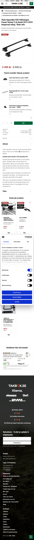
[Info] (8, 233)
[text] (6, 67)
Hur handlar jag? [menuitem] (7, 479)
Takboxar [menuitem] (5, 511)
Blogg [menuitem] (4, 504)
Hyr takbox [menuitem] (6, 481)
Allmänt (5, 144)
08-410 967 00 (11, 456)
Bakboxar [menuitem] (5, 514)
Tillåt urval (17, 297)
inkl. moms (12, 535)
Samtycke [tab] (6, 241)
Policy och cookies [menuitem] (8, 497)
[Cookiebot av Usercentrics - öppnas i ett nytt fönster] (25, 237)
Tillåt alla (17, 292)
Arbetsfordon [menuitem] (6, 527)
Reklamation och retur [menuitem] (9, 499)
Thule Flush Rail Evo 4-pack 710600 (18, 78)
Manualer (5, 138)
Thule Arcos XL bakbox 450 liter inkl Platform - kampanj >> (17, 7)
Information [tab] (17, 241)
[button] (3, 5)
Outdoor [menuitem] (5, 524)
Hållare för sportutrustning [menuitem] (10, 532)
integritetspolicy (22, 446)
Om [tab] (28, 241)
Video (5, 191)
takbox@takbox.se (10, 458)
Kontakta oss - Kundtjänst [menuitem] (10, 486)
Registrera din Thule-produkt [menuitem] (10, 502)
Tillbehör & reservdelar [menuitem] (9, 529)
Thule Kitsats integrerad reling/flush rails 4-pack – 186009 (18, 106)
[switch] (29, 275)
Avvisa (17, 302)
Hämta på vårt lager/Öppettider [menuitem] (11, 476)
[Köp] (23, 123)
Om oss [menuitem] (5, 494)
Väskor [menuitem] (5, 522)
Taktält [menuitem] (5, 516)
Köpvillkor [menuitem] (5, 484)
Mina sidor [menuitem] (6, 491)
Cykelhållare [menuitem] (6, 519)
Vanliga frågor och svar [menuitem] (9, 489)
